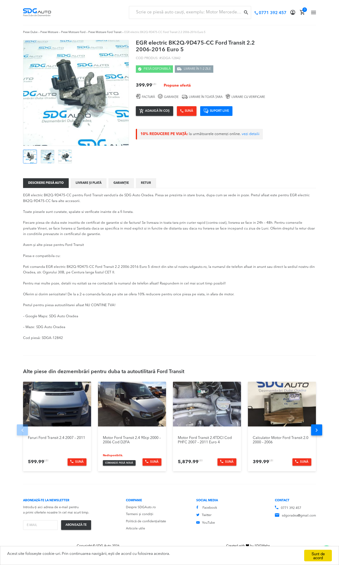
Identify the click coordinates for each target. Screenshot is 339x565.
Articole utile (135, 528)
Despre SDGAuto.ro (141, 507)
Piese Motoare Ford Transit (105, 32)
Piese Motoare (49, 32)
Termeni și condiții (139, 514)
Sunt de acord (318, 555)
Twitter (206, 515)
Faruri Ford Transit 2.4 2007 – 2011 (56, 438)
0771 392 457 (291, 508)
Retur (146, 182)
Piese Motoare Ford (73, 32)
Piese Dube (30, 32)
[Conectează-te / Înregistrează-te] (292, 12)
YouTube (208, 522)
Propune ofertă (177, 86)
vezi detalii (250, 134)
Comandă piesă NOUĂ (119, 463)
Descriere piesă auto (46, 182)
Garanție (121, 182)
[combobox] (190, 12)
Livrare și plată (88, 182)
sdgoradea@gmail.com (299, 515)
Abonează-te (76, 524)
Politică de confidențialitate (146, 521)
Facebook (209, 507)
